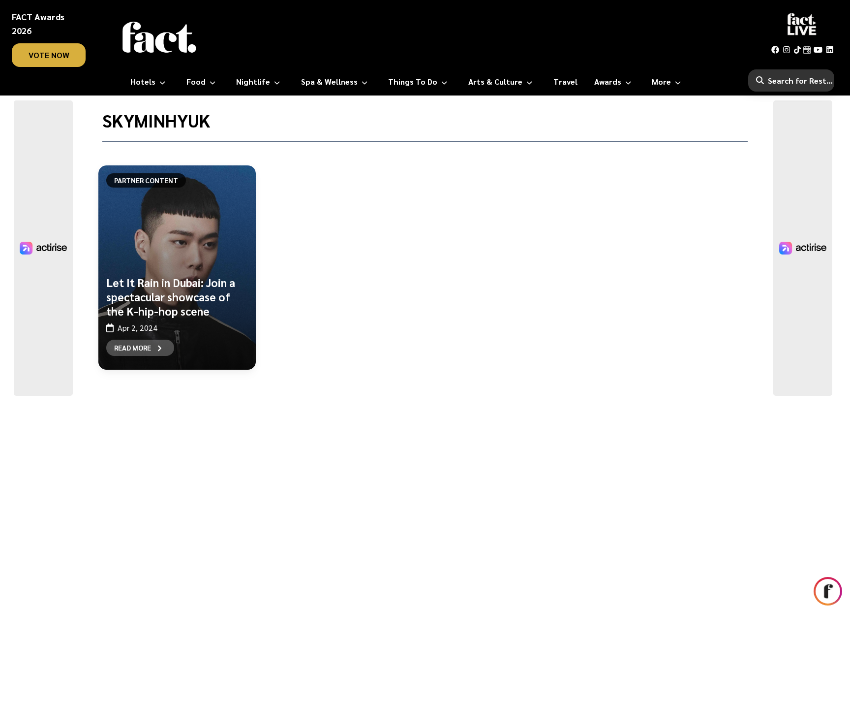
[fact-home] (159, 37)
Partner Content (146, 180)
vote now (49, 55)
